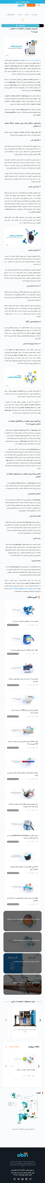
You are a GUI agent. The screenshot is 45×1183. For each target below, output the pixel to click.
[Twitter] (30, 1179)
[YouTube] (14, 1179)
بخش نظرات (21, 26)
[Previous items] (40, 1020)
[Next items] (6, 1020)
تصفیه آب (19, 15)
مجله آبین (27, 15)
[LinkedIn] (22, 1179)
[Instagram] (26, 1179)
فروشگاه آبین (31, 5)
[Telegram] (18, 1179)
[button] (39, 5)
